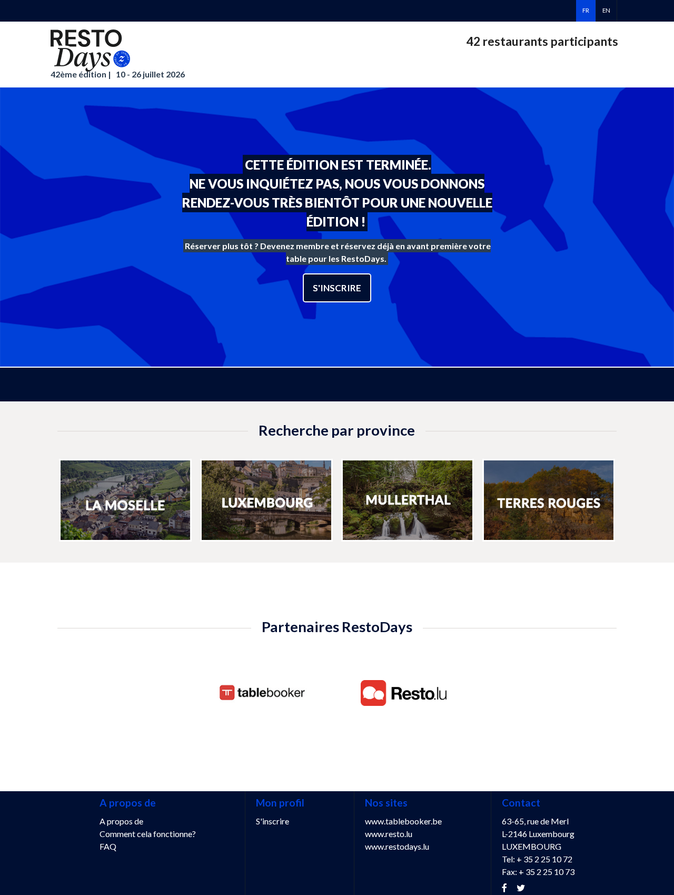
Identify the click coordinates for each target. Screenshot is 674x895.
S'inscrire (337, 287)
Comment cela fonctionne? (148, 834)
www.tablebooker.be (403, 821)
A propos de (121, 821)
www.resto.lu (388, 834)
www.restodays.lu (397, 846)
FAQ (108, 846)
